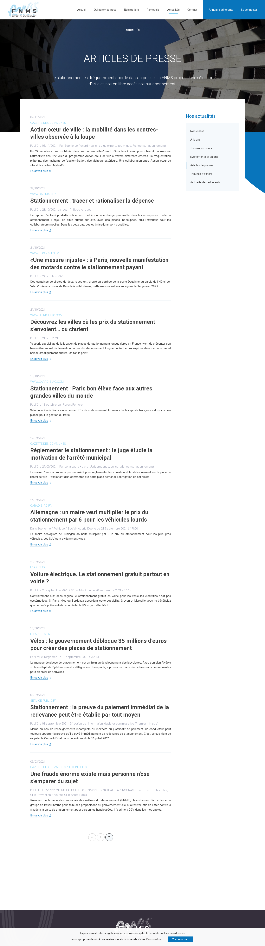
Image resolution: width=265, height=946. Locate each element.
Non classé (197, 131)
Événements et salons (204, 157)
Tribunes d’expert (201, 174)
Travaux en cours (201, 148)
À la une (195, 139)
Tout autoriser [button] (180, 939)
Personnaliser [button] (154, 939)
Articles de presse (201, 165)
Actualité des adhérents (205, 182)
